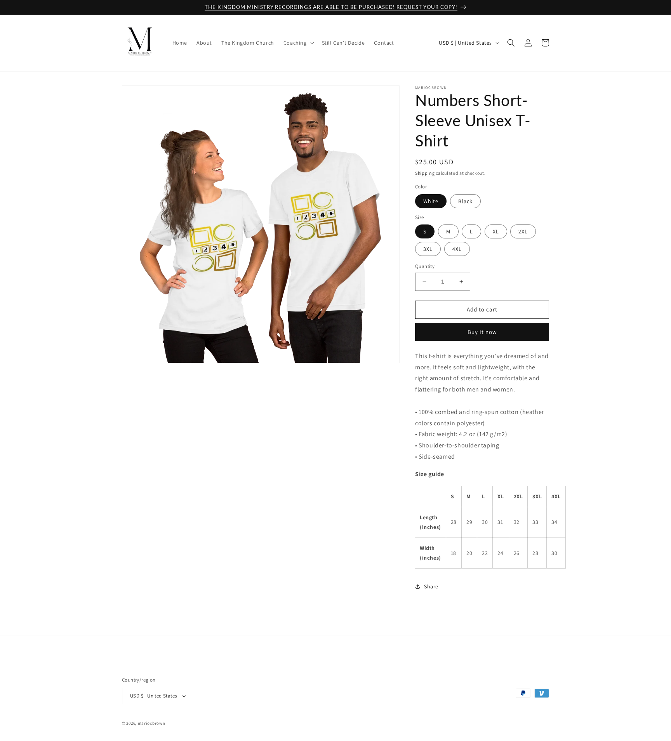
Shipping (425, 173)
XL (496, 231)
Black (465, 201)
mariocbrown (151, 723)
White (430, 201)
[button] (298, 43)
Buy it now (482, 332)
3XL (428, 248)
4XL (457, 248)
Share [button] (431, 586)
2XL (523, 231)
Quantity (425, 266)
